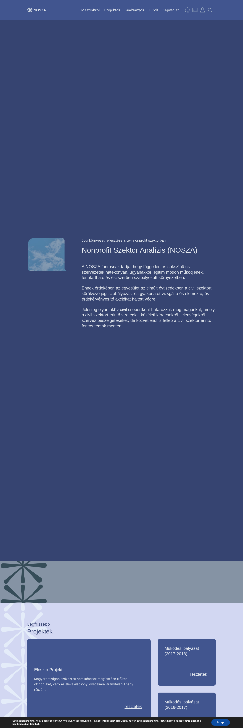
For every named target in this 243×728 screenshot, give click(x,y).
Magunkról (90, 10)
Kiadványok (134, 10)
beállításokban (20, 724)
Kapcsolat (170, 10)
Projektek (112, 10)
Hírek (153, 10)
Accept (220, 722)
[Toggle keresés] (210, 10)
